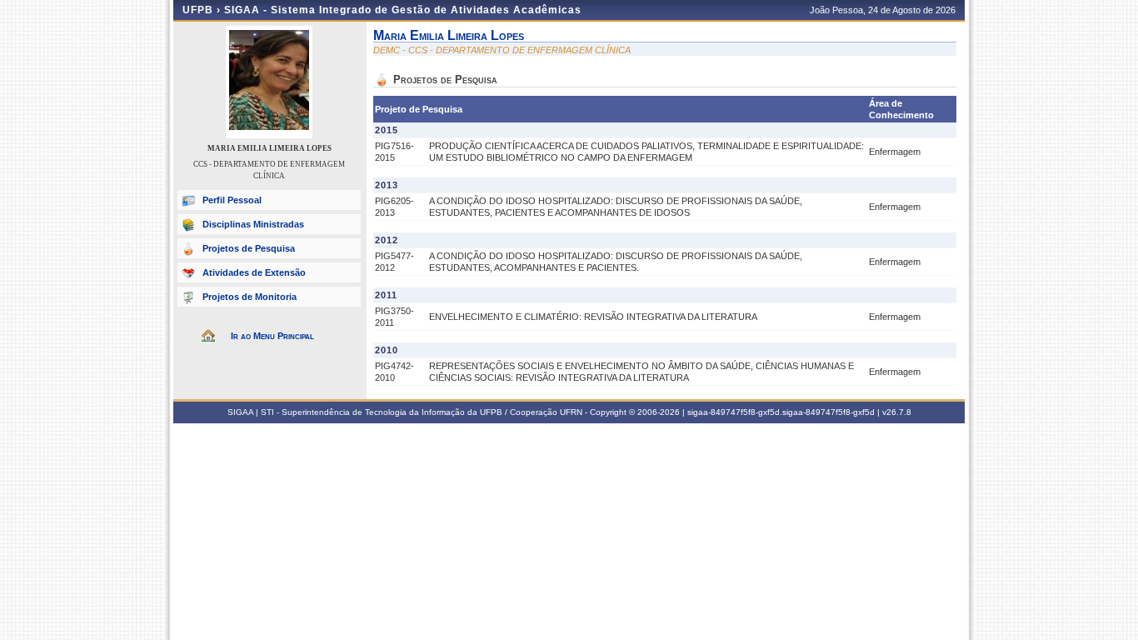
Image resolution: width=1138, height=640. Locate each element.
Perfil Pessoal (232, 200)
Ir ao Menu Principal (272, 336)
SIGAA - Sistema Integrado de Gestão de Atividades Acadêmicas (402, 10)
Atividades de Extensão (254, 273)
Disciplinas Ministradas (253, 224)
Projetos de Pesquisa (248, 248)
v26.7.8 (896, 412)
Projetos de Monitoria (249, 297)
